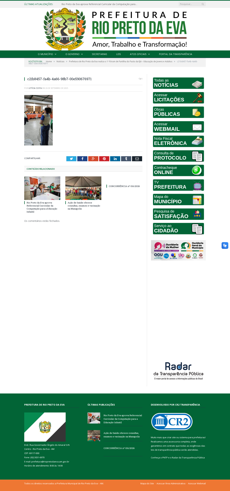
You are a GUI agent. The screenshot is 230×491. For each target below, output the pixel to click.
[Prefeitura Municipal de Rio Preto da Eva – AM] (115, 28)
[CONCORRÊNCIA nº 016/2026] (124, 179)
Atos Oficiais (138, 54)
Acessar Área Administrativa (171, 483)
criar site (171, 437)
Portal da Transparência (175, 54)
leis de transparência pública (165, 449)
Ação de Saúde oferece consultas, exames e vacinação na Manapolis (99, 4)
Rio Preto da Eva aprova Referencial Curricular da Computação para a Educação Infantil (42, 207)
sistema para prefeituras (192, 437)
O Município (45, 54)
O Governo (72, 54)
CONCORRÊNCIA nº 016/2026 (124, 186)
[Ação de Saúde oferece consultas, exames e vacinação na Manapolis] (83, 188)
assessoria (174, 441)
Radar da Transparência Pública (188, 457)
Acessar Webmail (197, 483)
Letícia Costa (35, 88)
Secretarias (99, 54)
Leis (118, 54)
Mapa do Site (147, 483)
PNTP (165, 457)
